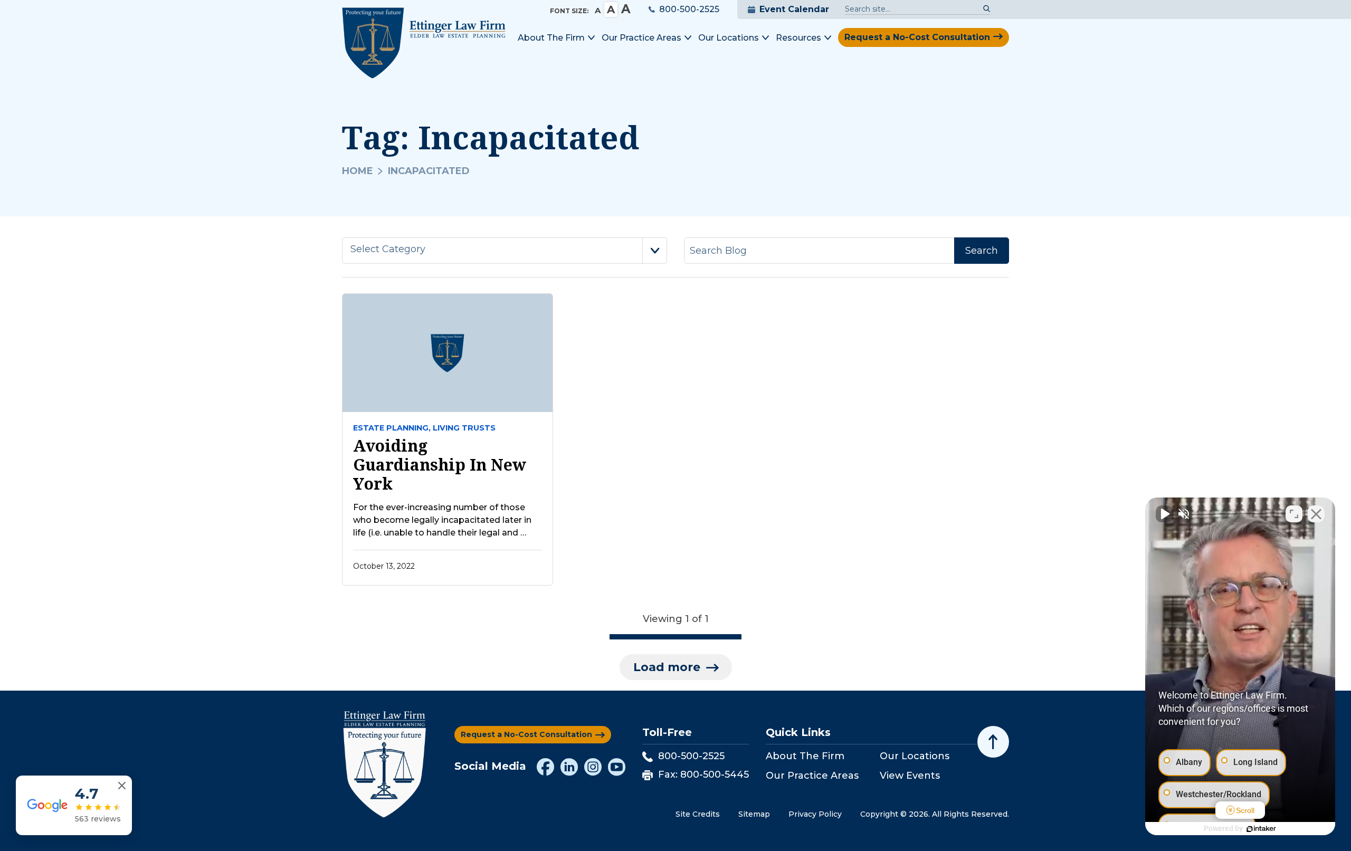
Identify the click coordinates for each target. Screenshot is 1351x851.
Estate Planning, (392, 428)
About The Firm (805, 756)
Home (357, 171)
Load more (666, 667)
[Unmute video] (1164, 513)
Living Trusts (464, 428)
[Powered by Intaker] (1261, 829)
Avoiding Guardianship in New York (439, 464)
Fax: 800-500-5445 (703, 774)
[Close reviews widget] (122, 786)
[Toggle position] (1294, 513)
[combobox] (504, 250)
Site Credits (698, 814)
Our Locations (914, 756)
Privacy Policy (815, 814)
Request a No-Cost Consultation (917, 37)
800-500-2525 (689, 9)
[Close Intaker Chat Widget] (1316, 513)
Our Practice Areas (812, 775)
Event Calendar (794, 9)
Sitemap (754, 814)
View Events (910, 775)
